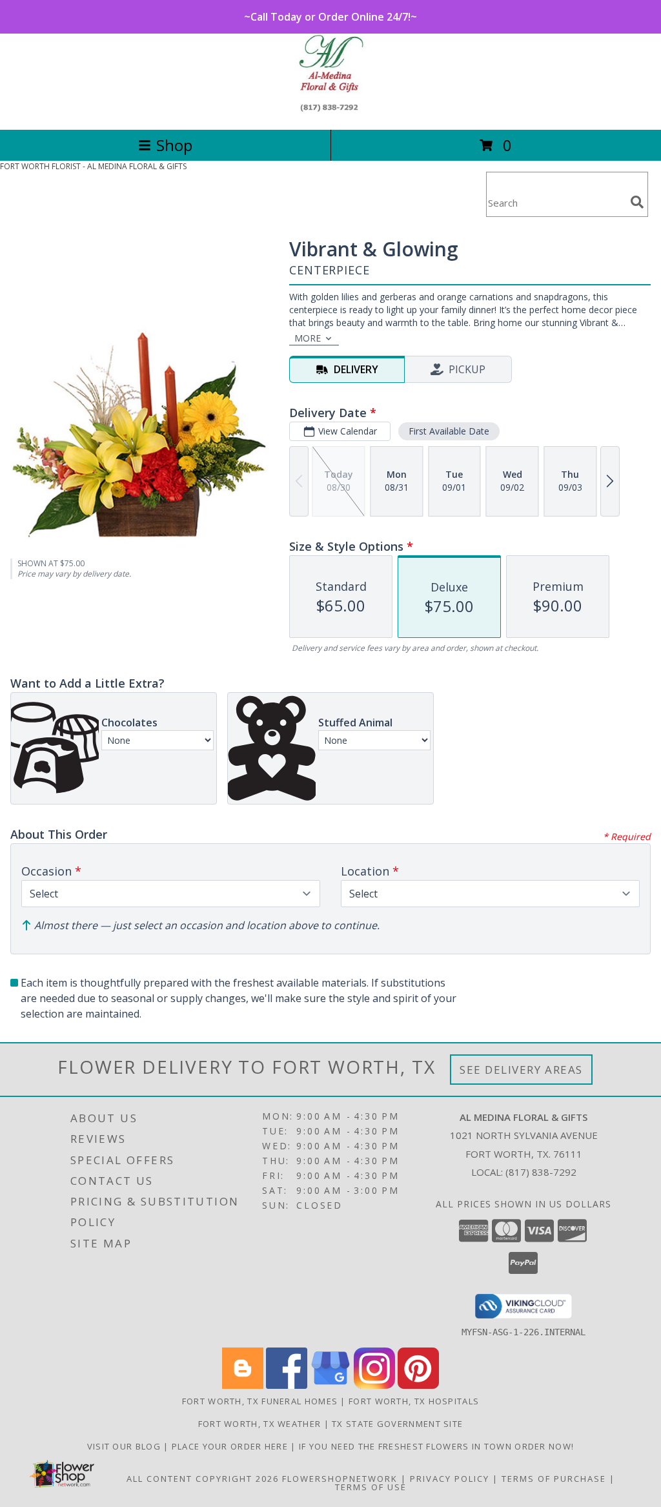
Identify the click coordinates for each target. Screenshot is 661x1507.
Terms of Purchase (554, 1478)
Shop (174, 145)
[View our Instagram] (374, 1385)
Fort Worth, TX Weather (259, 1424)
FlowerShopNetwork (340, 1478)
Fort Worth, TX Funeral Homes (260, 1401)
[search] (637, 202)
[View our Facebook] (286, 1385)
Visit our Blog (125, 1446)
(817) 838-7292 (540, 1171)
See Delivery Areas (521, 1069)
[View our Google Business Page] (330, 1385)
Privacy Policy (449, 1478)
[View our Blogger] (242, 1385)
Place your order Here (231, 1446)
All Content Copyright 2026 (203, 1478)
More (307, 338)
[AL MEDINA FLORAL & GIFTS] (331, 111)
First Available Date (449, 431)
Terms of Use (371, 1487)
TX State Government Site (397, 1424)
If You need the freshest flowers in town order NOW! (436, 1446)
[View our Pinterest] (418, 1385)
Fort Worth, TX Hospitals (414, 1401)
